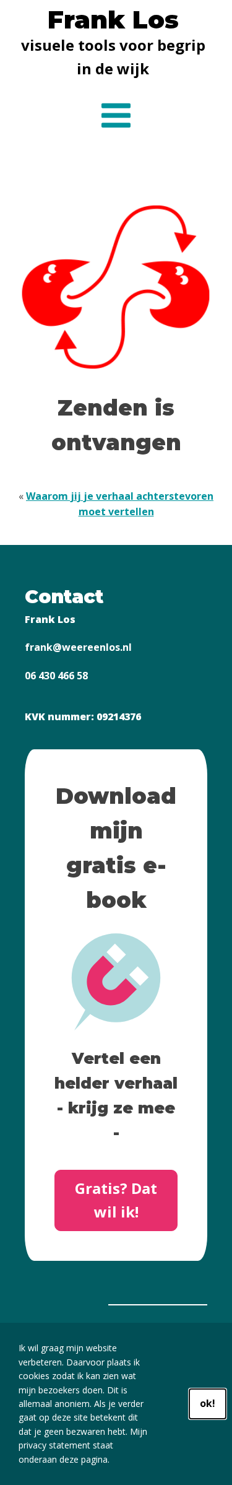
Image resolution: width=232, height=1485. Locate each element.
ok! (207, 1403)
